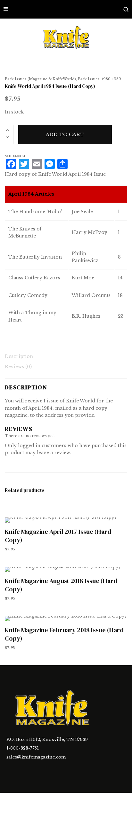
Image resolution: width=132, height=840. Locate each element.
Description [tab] (19, 356)
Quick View (66, 520)
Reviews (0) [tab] (18, 366)
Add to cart (65, 134)
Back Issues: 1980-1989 (99, 79)
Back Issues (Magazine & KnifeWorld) (40, 79)
